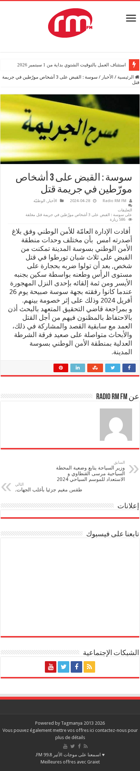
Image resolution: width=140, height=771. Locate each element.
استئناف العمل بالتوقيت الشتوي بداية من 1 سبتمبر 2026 (71, 64)
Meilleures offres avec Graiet (70, 762)
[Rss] (89, 667)
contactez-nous (111, 730)
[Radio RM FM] (70, 21)
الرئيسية (126, 77)
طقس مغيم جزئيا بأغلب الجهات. (48, 487)
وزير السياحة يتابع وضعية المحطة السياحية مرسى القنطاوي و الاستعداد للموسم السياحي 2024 (90, 471)
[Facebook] (76, 667)
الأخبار (107, 77)
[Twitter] (63, 667)
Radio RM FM (114, 200)
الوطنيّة (39, 200)
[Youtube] (50, 667)
